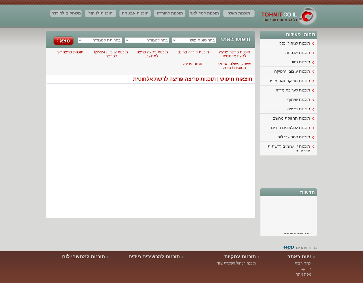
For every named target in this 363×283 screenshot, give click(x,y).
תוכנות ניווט (300, 62)
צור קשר (305, 269)
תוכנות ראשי (239, 13)
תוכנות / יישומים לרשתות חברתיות (289, 148)
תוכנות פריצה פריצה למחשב (152, 54)
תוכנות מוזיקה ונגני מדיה (289, 80)
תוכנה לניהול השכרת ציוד (236, 263)
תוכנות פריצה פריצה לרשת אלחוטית (234, 54)
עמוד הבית (303, 263)
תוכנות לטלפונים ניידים (290, 127)
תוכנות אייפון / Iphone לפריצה (111, 54)
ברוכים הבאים (296, 233)
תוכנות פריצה (298, 109)
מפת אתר (303, 274)
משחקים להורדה (66, 13)
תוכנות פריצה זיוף (69, 52)
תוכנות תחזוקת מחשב (291, 118)
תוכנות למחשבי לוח (293, 137)
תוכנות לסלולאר (204, 13)
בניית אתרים (306, 247)
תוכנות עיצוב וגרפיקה (292, 71)
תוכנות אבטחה (135, 13)
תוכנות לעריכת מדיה (293, 90)
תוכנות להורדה (170, 13)
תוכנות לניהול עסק (100, 14)
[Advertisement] (289, 171)
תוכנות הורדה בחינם (193, 52)
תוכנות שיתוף (298, 99)
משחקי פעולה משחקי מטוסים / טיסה (234, 66)
